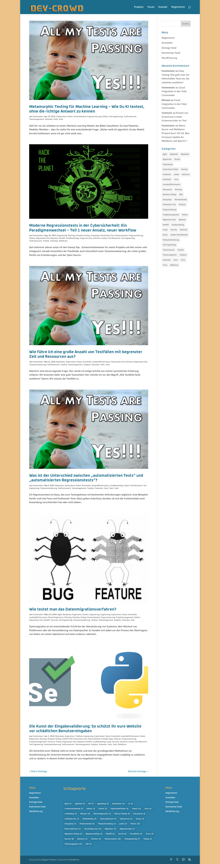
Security (88, 238)
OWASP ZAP (67, 739)
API (91, 804)
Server (165, 235)
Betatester (60, 362)
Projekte (139, 7)
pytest (123, 824)
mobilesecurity (72, 819)
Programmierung (94, 116)
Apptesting (103, 804)
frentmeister (38, 116)
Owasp (140, 819)
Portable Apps (107, 739)
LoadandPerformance (101, 362)
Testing (147, 839)
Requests (54, 238)
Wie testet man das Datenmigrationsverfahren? (72, 609)
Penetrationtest (79, 116)
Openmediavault (108, 819)
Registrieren (178, 7)
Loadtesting (71, 814)
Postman (129, 362)
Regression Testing (73, 834)
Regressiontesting (94, 834)
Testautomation (112, 839)
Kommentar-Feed (171, 52)
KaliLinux (185, 174)
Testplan (86, 364)
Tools (55, 119)
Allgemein (174, 154)
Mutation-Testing (83, 235)
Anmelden (167, 42)
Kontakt (162, 7)
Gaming (184, 169)
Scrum (150, 834)
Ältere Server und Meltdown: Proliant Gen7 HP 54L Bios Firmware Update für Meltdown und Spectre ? (175, 133)
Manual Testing (122, 814)
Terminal (96, 839)
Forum (150, 7)
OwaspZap (95, 235)
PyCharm (51, 742)
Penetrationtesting (107, 824)
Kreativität (87, 362)
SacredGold (136, 834)
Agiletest (80, 804)
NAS (181, 194)
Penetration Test (107, 235)
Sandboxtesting (72, 238)
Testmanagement (36, 119)
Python (105, 116)
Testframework (130, 116)
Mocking (71, 235)
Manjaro (85, 814)
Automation (118, 804)
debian (91, 809)
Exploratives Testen (65, 116)
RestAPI (62, 238)
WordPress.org (169, 57)
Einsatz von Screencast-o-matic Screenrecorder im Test (175, 116)
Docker (85, 614)
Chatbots (78, 736)
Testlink (46, 241)
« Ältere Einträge (38, 771)
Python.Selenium (73, 829)
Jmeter (176, 174)
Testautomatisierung (37, 364)
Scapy (82, 238)
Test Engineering (116, 116)
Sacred (122, 834)
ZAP (89, 844)
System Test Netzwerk (111, 238)
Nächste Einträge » (138, 771)
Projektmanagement (124, 617)
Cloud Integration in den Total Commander (174, 91)
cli (130, 804)
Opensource (126, 819)
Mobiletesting (89, 819)
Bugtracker (77, 614)
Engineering (62, 235)
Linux (176, 179)
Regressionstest (127, 829)
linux (148, 809)
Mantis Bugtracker (55, 617)
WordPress (74, 859)
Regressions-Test (42, 238)
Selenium (97, 238)
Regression (110, 829)
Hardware (167, 174)
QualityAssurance (92, 829)
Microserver (167, 189)
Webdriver (63, 241)
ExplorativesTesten (119, 809)
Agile (60, 614)
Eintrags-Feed (169, 47)
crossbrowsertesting (74, 809)
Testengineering (132, 839)
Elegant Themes (49, 859)
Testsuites (49, 119)
